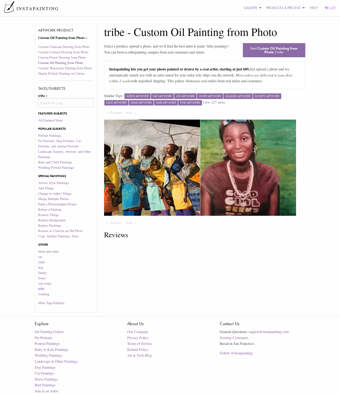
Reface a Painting (49, 209)
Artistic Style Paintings (53, 183)
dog (40, 267)
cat (40, 256)
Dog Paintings (45, 367)
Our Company (137, 331)
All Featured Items (50, 120)
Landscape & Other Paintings (56, 361)
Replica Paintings (49, 225)
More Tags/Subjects (51, 303)
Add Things (46, 188)
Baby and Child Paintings (55, 162)
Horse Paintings (46, 379)
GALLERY (250, 7)
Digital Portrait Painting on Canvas (61, 73)
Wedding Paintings (48, 355)
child (41, 262)
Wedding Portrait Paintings (56, 167)
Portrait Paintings (49, 135)
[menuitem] (251, 8)
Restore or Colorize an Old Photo (60, 231)
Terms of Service (139, 343)
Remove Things (48, 215)
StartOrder (274, 50)
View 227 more (213, 102)
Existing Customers (234, 337)
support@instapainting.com (269, 331)
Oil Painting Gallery (49, 331)
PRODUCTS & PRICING (283, 7)
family (42, 272)
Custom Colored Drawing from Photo (63, 52)
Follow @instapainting (236, 352)
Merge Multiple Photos (53, 199)
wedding (43, 294)
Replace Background (51, 220)
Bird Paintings (45, 384)
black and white (48, 251)
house (42, 278)
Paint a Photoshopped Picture (57, 204)
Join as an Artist (46, 390)
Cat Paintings (44, 373)
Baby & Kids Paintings (51, 349)
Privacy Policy (137, 337)
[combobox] (65, 102)
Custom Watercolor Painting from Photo (65, 68)
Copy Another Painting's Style (58, 236)
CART (332, 8)
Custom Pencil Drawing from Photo (62, 57)
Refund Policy (137, 349)
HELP (313, 7)
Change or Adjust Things (55, 193)
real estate (44, 283)
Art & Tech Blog (139, 355)
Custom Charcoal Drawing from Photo (64, 46)
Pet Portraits (43, 337)
